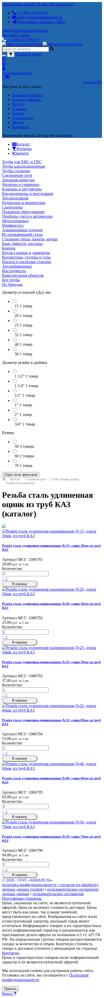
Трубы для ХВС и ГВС (22, 162)
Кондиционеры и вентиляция (27, 193)
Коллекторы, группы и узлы (26, 257)
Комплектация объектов (23, 275)
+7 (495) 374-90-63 (32, 13)
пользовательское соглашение (72, 889)
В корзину (19, 584)
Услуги (18, 104)
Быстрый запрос (16, 35)
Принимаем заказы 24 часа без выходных (37, 4)
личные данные (15, 894)
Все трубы (11, 280)
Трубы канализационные (23, 166)
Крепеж (8, 248)
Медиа (17, 122)
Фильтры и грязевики (20, 184)
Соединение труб (17, 175)
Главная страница (27, 95)
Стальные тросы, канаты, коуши (30, 239)
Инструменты (14, 271)
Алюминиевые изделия (22, 230)
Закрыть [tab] (22, 153)
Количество (12, 568)
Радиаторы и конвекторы (23, 203)
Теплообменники (17, 266)
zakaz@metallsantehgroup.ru (39, 17)
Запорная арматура (18, 180)
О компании (22, 118)
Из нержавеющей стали (22, 234)
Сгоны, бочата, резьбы (64, 479)
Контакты (20, 127)
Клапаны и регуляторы (22, 189)
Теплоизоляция (15, 198)
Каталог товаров (26, 99)
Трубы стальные (16, 171)
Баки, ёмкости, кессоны (22, 243)
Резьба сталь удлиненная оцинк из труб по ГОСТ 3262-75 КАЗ (21, 483)
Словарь (19, 109)
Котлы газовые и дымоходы (26, 253)
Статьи (18, 113)
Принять (10, 989)
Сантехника (12, 207)
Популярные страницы (22, 898)
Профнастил (12, 225)
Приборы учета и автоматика (27, 216)
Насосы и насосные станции (26, 262)
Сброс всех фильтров (20, 475)
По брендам (12, 284)
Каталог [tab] (23, 144)
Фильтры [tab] (24, 148)
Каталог (15, 479)
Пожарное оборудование (23, 212)
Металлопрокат (15, 221)
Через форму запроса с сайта (40, 22)
